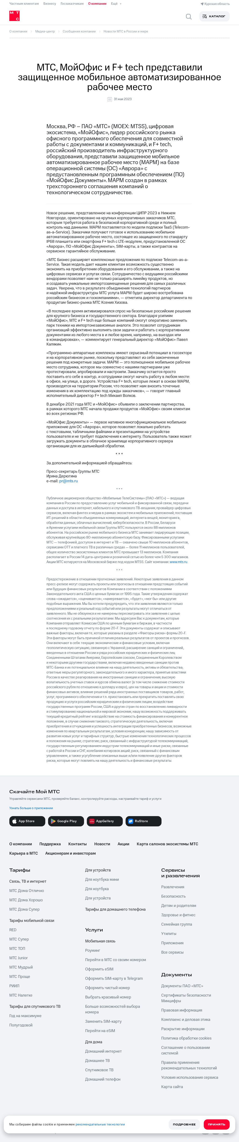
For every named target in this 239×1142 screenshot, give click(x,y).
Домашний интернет (103, 1051)
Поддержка (50, 844)
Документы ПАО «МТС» (182, 986)
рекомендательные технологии (100, 1124)
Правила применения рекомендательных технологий (189, 1065)
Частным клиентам (24, 3)
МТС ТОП (17, 949)
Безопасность (173, 896)
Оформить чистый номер (107, 988)
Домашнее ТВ (97, 1061)
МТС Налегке (20, 995)
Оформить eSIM (99, 969)
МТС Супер (19, 939)
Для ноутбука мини (102, 879)
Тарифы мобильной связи (31, 920)
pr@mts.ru (68, 481)
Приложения (172, 943)
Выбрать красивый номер (108, 997)
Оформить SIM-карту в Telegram (114, 978)
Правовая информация (181, 1010)
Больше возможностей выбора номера (112, 1009)
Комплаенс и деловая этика (185, 1019)
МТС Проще (19, 977)
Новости (102, 844)
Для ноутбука (97, 889)
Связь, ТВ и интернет (27, 881)
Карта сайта (172, 1087)
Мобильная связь (100, 941)
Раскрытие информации (182, 1029)
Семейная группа (176, 924)
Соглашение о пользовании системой (185, 1050)
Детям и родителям (178, 906)
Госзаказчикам (72, 3)
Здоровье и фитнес (178, 915)
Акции (123, 844)
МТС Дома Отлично (26, 891)
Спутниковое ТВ (99, 1070)
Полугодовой (20, 1025)
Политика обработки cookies (186, 1038)
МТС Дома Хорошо (26, 900)
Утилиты (168, 934)
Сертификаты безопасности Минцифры (186, 998)
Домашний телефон (102, 1079)
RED (12, 930)
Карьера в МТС (23, 853)
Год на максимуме (25, 1016)
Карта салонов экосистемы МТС (167, 844)
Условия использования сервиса (189, 1077)
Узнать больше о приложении (31, 808)
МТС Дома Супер (24, 909)
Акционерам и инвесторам (70, 853)
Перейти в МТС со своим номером (115, 960)
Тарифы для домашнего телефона (115, 909)
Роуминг (92, 950)
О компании (97, 3)
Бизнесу (49, 3)
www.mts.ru (178, 562)
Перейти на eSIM (100, 1031)
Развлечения (172, 887)
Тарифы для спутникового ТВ (34, 1006)
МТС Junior (18, 958)
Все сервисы (172, 952)
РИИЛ (14, 986)
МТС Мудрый (21, 967)
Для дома (93, 1042)
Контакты (77, 844)
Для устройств (98, 870)
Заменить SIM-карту (103, 1021)
